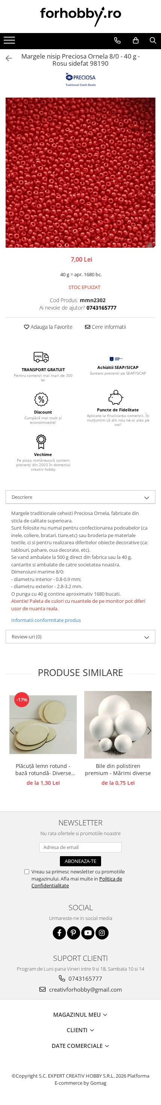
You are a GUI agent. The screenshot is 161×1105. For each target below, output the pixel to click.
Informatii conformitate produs (46, 620)
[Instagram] (102, 932)
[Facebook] (59, 932)
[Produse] (10, 42)
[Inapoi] (5, 58)
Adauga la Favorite (51, 326)
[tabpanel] (80, 173)
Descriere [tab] (22, 497)
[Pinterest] (73, 932)
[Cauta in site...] (153, 40)
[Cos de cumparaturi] (135, 40)
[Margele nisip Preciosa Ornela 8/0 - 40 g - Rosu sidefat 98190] (80, 173)
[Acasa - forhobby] (80, 16)
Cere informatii (108, 326)
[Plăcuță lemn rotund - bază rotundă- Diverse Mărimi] (43, 725)
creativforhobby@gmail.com (85, 989)
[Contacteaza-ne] (117, 40)
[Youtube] (87, 932)
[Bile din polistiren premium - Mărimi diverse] (118, 725)
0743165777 (84, 978)
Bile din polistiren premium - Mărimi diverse (118, 769)
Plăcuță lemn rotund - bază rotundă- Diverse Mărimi (43, 769)
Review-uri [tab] (27, 636)
